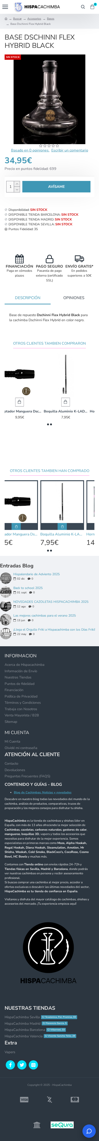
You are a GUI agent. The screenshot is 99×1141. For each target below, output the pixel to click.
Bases (50, 18)
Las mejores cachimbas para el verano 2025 (44, 615)
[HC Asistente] (89, 1131)
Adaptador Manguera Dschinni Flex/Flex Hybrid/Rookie (26, 411)
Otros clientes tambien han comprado (49, 471)
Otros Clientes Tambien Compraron (49, 343)
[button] (48, 424)
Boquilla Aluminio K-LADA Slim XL (72, 411)
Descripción (28, 297)
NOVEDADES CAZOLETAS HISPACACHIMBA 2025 (50, 601)
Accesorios (34, 18)
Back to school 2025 (28, 588)
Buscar (17, 18)
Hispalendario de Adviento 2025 (36, 574)
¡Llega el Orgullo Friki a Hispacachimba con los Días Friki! (54, 629)
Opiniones (73, 297)
